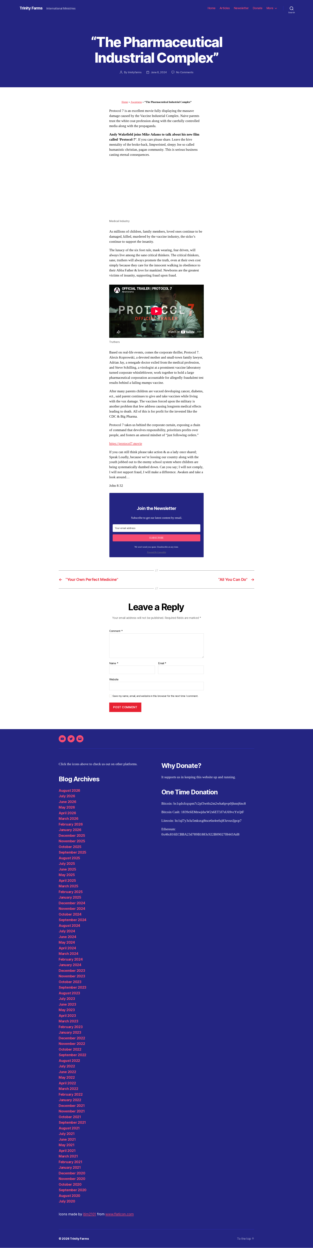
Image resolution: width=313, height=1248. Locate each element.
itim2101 (89, 1214)
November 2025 (72, 841)
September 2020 (72, 1190)
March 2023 (68, 1021)
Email (162, 663)
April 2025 (67, 881)
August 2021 (69, 1128)
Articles (225, 8)
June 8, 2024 (159, 72)
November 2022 (72, 1044)
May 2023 (67, 1010)
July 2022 (67, 1066)
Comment (116, 631)
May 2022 (67, 1077)
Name (113, 663)
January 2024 (70, 965)
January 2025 (70, 897)
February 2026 (71, 824)
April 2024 (67, 948)
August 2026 (69, 791)
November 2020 (72, 1179)
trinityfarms (135, 72)
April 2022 (67, 1083)
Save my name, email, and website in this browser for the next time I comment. (155, 696)
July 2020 (67, 1201)
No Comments (184, 72)
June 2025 (67, 869)
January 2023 (70, 1032)
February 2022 (71, 1094)
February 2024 (71, 959)
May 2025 (67, 875)
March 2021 (68, 1156)
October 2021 (70, 1117)
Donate (257, 8)
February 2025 (71, 892)
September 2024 (72, 920)
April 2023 (67, 1016)
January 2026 (70, 830)
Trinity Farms (31, 8)
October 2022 (70, 1049)
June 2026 (67, 802)
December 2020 (72, 1173)
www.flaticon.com (119, 1214)
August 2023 (69, 993)
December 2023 (72, 971)
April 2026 (67, 813)
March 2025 (68, 886)
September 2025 (72, 852)
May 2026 (67, 807)
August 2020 (69, 1196)
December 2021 (72, 1106)
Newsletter (241, 8)
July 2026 (67, 796)
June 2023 (67, 1004)
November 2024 (72, 909)
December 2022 (72, 1038)
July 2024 (67, 931)
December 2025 (72, 836)
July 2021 (67, 1134)
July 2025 (67, 864)
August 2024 (69, 926)
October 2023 (70, 982)
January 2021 (70, 1167)
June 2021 (67, 1139)
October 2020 (70, 1184)
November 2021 (72, 1111)
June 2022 (67, 1072)
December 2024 (72, 903)
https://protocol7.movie (125, 443)
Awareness (136, 102)
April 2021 (67, 1151)
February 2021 (70, 1162)
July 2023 (67, 999)
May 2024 (67, 942)
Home (212, 8)
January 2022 (70, 1100)
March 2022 (68, 1089)
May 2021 (67, 1145)
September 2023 (72, 987)
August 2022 (69, 1061)
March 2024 (68, 954)
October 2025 (70, 847)
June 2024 (67, 937)
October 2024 (70, 914)
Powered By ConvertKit (156, 552)
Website (114, 679)
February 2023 (71, 1027)
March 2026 (68, 819)
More (270, 8)
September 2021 (72, 1122)
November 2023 (72, 976)
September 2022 (72, 1055)
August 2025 (69, 858)
